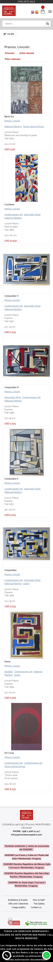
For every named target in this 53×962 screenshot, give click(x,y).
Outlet (26, 583)
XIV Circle (9, 753)
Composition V (11, 296)
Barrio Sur (9, 116)
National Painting (13, 126)
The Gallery (39, 903)
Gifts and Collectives (18, 903)
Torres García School (33, 126)
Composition (10, 570)
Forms (7, 661)
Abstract (8, 671)
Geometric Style (32, 214)
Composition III (11, 387)
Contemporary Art (13, 214)
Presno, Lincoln (12, 120)
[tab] (9, 53)
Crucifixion (9, 204)
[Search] (48, 24)
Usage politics (19, 907)
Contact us (36, 907)
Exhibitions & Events (18, 900)
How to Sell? (39, 900)
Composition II (11, 479)
